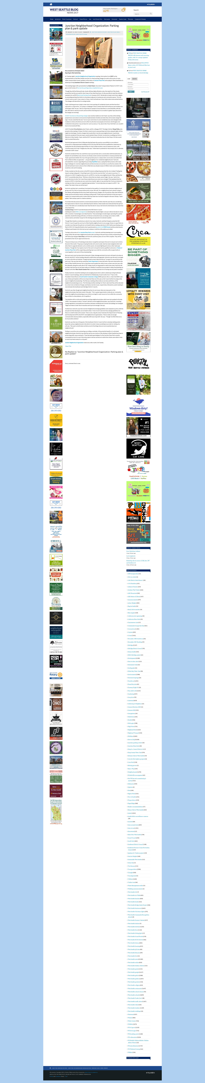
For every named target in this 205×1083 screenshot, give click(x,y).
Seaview (130, 822)
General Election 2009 (134, 707)
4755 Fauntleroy (132, 583)
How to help (131, 739)
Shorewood (131, 831)
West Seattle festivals (134, 927)
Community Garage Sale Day (136, 626)
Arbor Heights (132, 603)
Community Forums (140, 19)
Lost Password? (145, 91)
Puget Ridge (131, 803)
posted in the (103, 227)
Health (130, 720)
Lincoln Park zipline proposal (136, 759)
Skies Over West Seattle (134, 835)
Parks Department (93, 261)
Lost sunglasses (130, 556)
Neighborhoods (132, 772)
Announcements (132, 600)
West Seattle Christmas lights (136, 911)
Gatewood (131, 700)
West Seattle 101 (132, 892)
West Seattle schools (133, 995)
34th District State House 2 (135, 580)
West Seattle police (133, 975)
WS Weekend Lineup (134, 1049)
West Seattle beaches (134, 899)
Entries (51, 1076)
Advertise (58, 19)
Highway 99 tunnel (133, 733)
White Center (132, 1021)
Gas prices (131, 697)
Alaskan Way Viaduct (134, 590)
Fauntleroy (131, 681)
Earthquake (131, 668)
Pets (129, 790)
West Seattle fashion (133, 923)
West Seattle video (133, 1005)
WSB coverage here (81, 211)
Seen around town (133, 825)
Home (51, 19)
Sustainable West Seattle (135, 859)
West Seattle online (133, 962)
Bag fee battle (132, 606)
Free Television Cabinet (133, 551)
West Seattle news (81, 34)
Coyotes (130, 632)
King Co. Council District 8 (135, 749)
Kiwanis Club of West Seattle (136, 756)
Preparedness (132, 800)
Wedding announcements (135, 889)
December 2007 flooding (135, 642)
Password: (130, 86)
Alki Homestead (132, 593)
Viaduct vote (131, 882)
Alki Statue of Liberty (134, 596)
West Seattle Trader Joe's (135, 998)
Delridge (130, 645)
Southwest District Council (135, 844)
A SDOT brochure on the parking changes (76, 115)
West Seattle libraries (134, 953)
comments (58, 1076)
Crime (129, 635)
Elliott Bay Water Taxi (134, 671)
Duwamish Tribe (132, 665)
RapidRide (94, 161)
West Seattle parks (133, 969)
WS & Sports (131, 1027)
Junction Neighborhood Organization (85, 76)
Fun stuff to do (132, 691)
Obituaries (107, 19)
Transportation (70, 34)
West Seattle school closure (136, 992)
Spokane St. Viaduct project (136, 853)
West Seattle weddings (134, 1011)
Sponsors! (114, 19)
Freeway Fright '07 (133, 687)
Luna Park (131, 762)
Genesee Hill (131, 710)
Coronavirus (131, 629)
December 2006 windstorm (135, 639)
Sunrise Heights (132, 856)
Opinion (130, 787)
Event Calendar (66, 19)
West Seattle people (133, 972)
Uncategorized (132, 876)
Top (66, 1076)
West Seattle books (133, 902)
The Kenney (131, 866)
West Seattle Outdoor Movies (136, 966)
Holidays (130, 736)
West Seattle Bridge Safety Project (137, 905)
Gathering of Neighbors (135, 704)
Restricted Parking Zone (84, 95)
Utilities (130, 879)
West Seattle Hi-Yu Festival (135, 940)
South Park (131, 841)
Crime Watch (83, 19)
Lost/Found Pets (97, 19)
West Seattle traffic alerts (135, 1001)
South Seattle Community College (89, 276)
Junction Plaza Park (113, 32)
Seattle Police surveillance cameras (138, 816)
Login (128, 78)
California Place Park (134, 619)
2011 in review (132, 577)
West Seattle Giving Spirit (135, 933)
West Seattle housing (134, 946)
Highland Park (132, 730)
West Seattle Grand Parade (135, 936)
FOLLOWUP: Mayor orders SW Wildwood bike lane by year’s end (139, 65)
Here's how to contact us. (91, 1072)
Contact (75, 19)
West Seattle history (133, 943)
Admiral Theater (132, 587)
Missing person (132, 765)
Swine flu (130, 863)
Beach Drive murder (134, 609)
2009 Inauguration (133, 574)
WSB (129, 53)
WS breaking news (133, 1034)
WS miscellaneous (133, 1046)
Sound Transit (132, 838)
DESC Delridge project (134, 655)
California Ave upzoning (135, 616)
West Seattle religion (134, 985)
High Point (131, 726)
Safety (129, 813)
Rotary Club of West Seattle (135, 810)
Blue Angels (131, 613)
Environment (132, 674)
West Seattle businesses (134, 908)
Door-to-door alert (133, 661)
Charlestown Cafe (133, 622)
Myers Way (131, 769)
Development (132, 658)
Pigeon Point (131, 794)
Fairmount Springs (133, 678)
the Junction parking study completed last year (90, 88)
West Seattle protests (134, 982)
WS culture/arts (132, 1037)
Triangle (130, 872)
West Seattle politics (133, 979)
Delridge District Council (135, 648)
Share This (68, 346)
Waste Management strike (135, 885)
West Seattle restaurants (135, 988)
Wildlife (130, 1024)
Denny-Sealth (132, 652)
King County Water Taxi (134, 752)
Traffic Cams (122, 19)
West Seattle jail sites (134, 949)
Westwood (131, 1014)
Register (134, 78)
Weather (130, 19)
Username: (130, 82)
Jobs (90, 19)
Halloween (131, 717)
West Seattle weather (134, 1008)
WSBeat (130, 1052)
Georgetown (131, 713)
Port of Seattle (132, 797)
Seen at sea (131, 828)
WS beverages (132, 1031)
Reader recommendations (135, 807)
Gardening (131, 694)
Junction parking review (99, 32)
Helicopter (131, 723)
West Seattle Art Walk (134, 895)
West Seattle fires (133, 930)
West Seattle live (132, 956)
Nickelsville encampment (135, 775)
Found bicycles (132, 684)
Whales (130, 1018)
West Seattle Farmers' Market (136, 920)
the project (86, 232)
